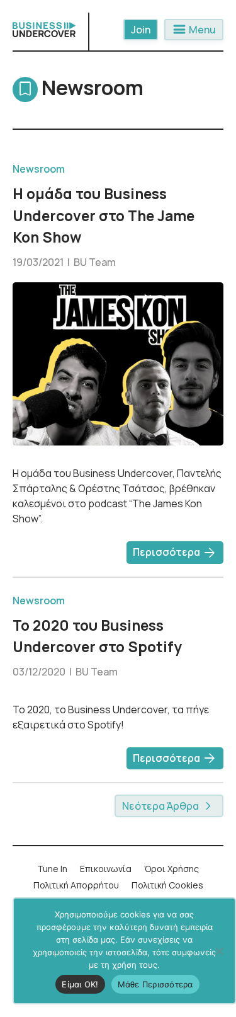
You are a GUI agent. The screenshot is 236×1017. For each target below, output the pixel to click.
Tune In (52, 869)
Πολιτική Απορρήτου (76, 885)
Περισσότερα (175, 553)
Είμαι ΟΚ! (80, 984)
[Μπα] (219, 951)
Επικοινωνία (106, 869)
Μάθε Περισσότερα (155, 984)
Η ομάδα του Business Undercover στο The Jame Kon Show (103, 215)
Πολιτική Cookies (167, 885)
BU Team (95, 262)
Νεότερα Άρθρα (161, 806)
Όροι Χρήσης (171, 869)
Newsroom (39, 169)
